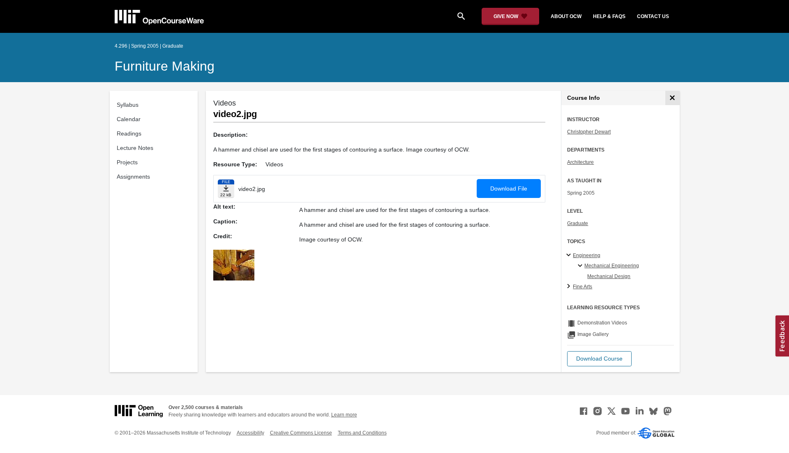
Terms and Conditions (362, 433)
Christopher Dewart (589, 132)
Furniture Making (165, 66)
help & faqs (609, 16)
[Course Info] (672, 98)
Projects (127, 162)
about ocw (566, 16)
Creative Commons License (301, 433)
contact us (653, 16)
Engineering (586, 255)
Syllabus (127, 104)
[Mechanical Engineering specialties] (581, 266)
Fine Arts (582, 287)
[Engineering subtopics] (569, 255)
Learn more (344, 415)
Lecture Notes (135, 148)
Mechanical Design (608, 276)
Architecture (580, 162)
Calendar (129, 119)
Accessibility (250, 433)
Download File (508, 188)
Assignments (133, 176)
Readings (129, 133)
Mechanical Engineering (611, 266)
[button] (599, 358)
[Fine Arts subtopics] (569, 286)
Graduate (577, 223)
